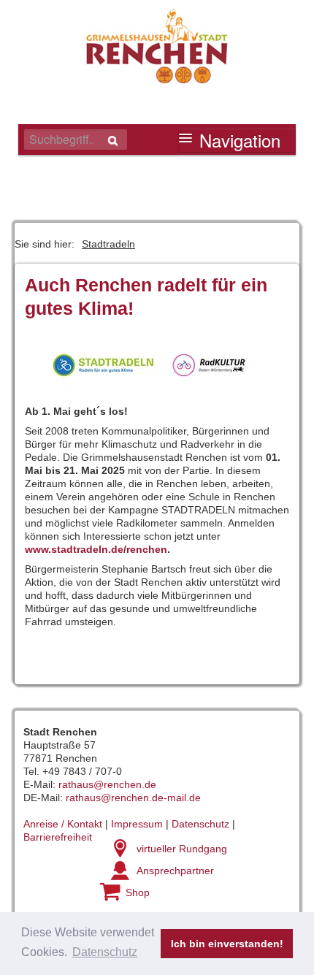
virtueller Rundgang (182, 848)
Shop (138, 892)
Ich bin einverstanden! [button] (227, 943)
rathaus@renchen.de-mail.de (133, 797)
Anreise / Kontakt (62, 824)
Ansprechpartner (175, 870)
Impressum (137, 824)
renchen (146, 549)
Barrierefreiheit (57, 837)
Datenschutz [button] (104, 952)
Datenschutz (200, 824)
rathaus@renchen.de (107, 784)
